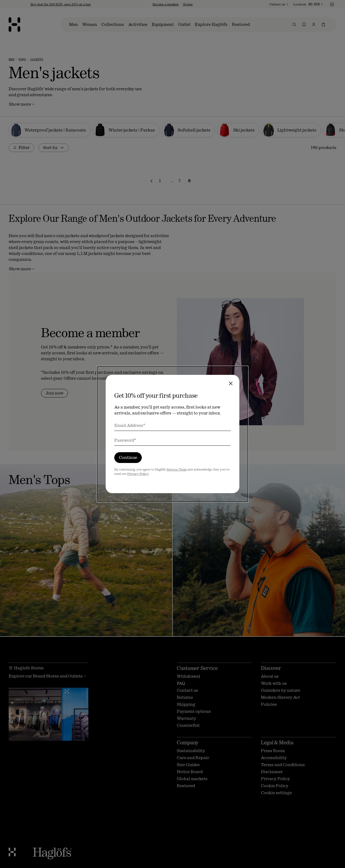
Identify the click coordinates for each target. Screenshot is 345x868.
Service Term (177, 469)
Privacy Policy (138, 474)
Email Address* (129, 425)
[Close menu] (230, 383)
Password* (125, 440)
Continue (128, 457)
